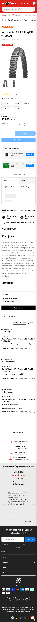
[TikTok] (21, 598)
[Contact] (25, 3)
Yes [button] (17, 348)
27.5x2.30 (16, 103)
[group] (18, 298)
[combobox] (18, 9)
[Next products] (33, 148)
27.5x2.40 (26, 103)
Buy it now (18, 140)
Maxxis (7, 39)
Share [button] (25, 348)
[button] (18, 94)
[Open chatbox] (32, 618)
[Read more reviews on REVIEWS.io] (18, 484)
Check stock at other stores (13, 190)
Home (3, 20)
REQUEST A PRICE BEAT (18, 174)
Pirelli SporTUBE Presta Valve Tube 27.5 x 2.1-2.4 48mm (17, 153)
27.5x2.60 (6, 109)
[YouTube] (27, 598)
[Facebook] (9, 598)
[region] (18, 504)
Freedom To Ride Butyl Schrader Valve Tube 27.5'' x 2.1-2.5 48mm (17, 164)
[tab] (19, 323)
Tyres (26, 20)
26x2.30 (6, 103)
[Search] (32, 9)
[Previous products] (29, 148)
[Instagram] (15, 598)
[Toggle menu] (3, 3)
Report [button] (21, 348)
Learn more (30, 126)
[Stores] (28, 3)
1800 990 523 (30, 223)
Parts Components (14, 20)
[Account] (30, 3)
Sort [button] (3, 316)
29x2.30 (16, 109)
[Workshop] (22, 3)
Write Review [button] (18, 308)
